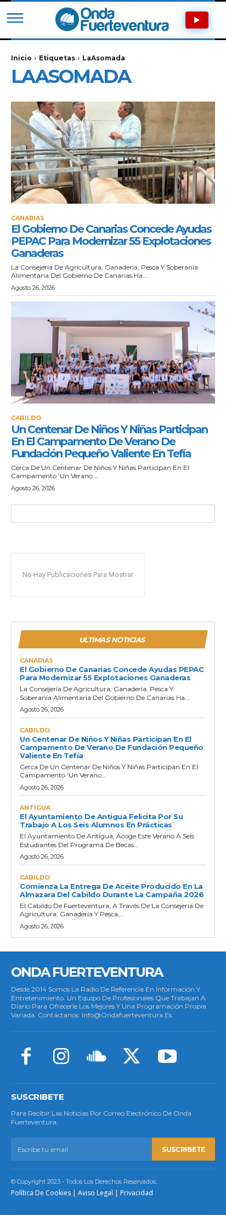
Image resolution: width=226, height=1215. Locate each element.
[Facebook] (26, 1057)
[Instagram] (61, 1057)
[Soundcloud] (96, 1057)
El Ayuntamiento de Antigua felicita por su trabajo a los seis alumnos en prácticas (101, 820)
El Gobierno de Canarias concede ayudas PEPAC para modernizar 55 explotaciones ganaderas (111, 241)
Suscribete (183, 1149)
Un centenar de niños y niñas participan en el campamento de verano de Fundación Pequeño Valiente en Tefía (109, 441)
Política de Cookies (41, 1192)
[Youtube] (167, 1057)
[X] (131, 1057)
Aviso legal (95, 1192)
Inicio (21, 58)
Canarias (27, 218)
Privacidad (136, 1192)
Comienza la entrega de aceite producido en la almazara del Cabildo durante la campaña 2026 (112, 890)
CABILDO (26, 418)
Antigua (35, 807)
